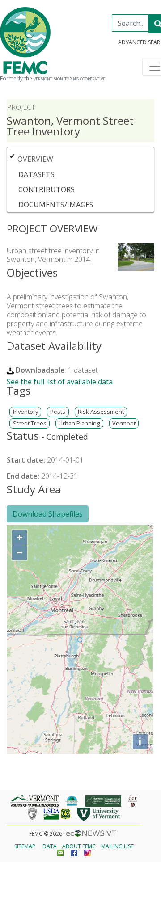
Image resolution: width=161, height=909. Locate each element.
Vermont (124, 423)
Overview (35, 159)
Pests (57, 412)
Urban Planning (79, 423)
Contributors (46, 189)
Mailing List (117, 846)
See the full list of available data (60, 382)
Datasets (36, 174)
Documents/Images (55, 205)
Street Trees (30, 423)
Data (49, 846)
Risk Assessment (101, 412)
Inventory (25, 412)
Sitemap (24, 846)
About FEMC (79, 846)
